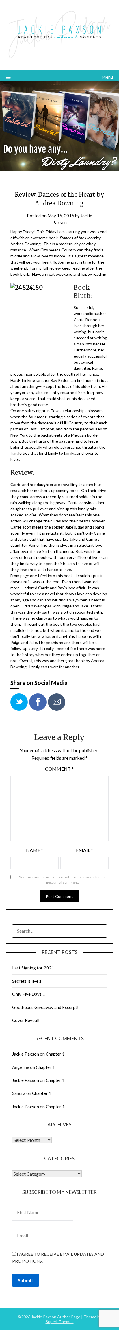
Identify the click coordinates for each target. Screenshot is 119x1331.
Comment (59, 769)
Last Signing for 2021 (33, 967)
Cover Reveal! (26, 1020)
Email (84, 850)
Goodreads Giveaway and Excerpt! (45, 1007)
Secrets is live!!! (27, 981)
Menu (107, 77)
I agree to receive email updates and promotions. (58, 1257)
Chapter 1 (55, 1053)
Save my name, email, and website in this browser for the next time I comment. (62, 880)
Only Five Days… (28, 994)
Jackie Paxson (25, 1053)
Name (34, 850)
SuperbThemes (60, 1321)
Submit (25, 1280)
